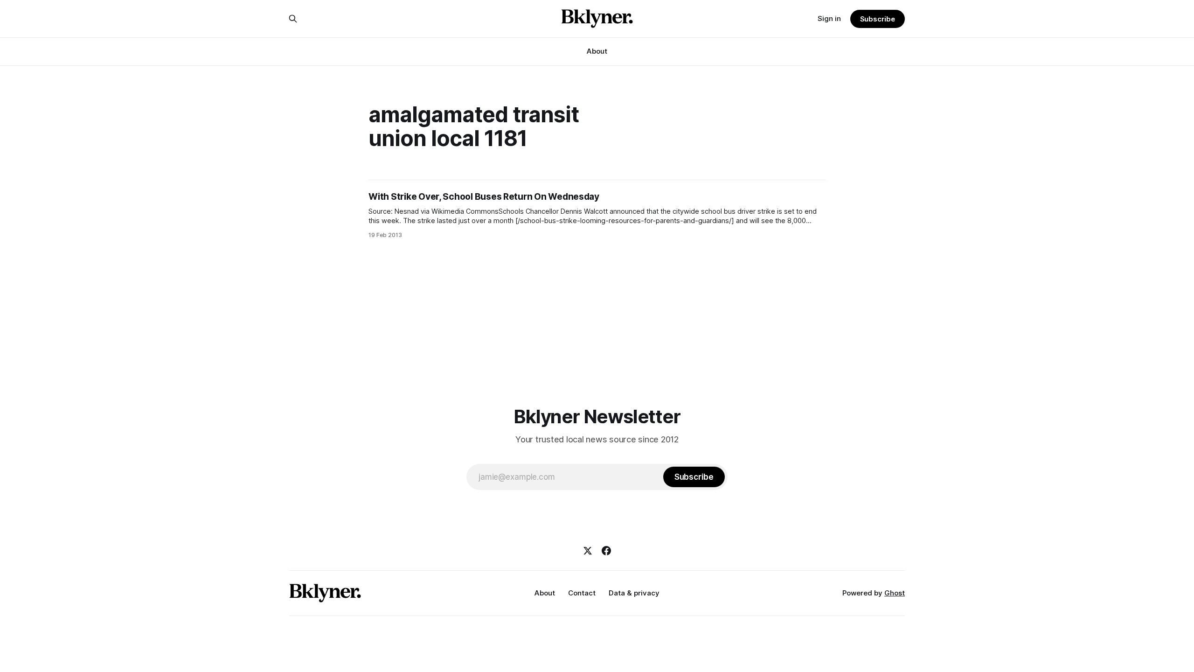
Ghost (894, 592)
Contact (582, 592)
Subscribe (877, 18)
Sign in (829, 18)
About (597, 51)
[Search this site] (293, 18)
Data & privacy (634, 592)
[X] (587, 550)
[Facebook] (606, 550)
